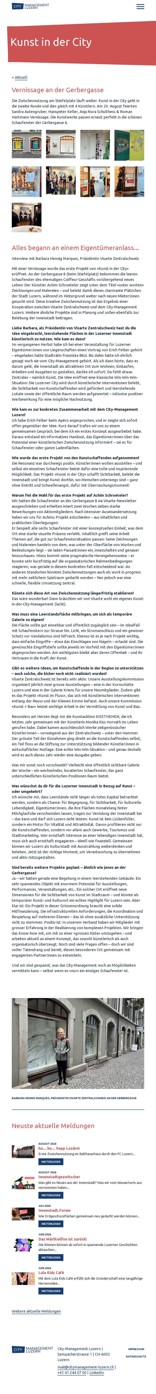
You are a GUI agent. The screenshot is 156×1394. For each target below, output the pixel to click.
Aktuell (21, 77)
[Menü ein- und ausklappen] (140, 6)
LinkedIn (96, 1372)
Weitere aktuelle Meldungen (36, 1311)
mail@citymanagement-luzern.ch (85, 1367)
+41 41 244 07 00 (71, 1372)
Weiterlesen (50, 1161)
